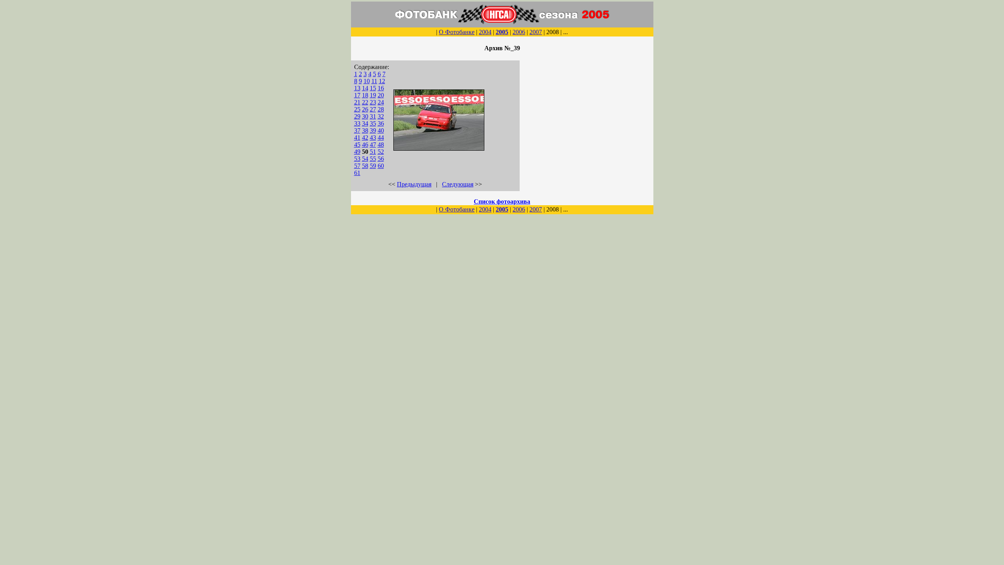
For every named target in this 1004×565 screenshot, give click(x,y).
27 (373, 109)
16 (381, 88)
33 (357, 123)
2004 (485, 32)
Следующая (457, 184)
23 (373, 102)
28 (381, 109)
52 (381, 151)
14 (365, 88)
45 (357, 144)
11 (374, 81)
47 (373, 144)
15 (373, 88)
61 (357, 173)
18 (365, 95)
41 (357, 137)
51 (373, 151)
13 (357, 88)
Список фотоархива (502, 201)
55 (373, 158)
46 (365, 144)
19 (373, 95)
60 (381, 165)
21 (357, 102)
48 (381, 144)
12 (382, 81)
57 (357, 165)
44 (381, 137)
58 (365, 165)
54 (365, 158)
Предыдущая (414, 184)
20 (381, 95)
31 (373, 116)
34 (365, 123)
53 (357, 158)
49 (357, 151)
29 (357, 116)
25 (357, 109)
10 (367, 81)
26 (365, 109)
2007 (535, 32)
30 (365, 116)
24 (381, 102)
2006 (519, 32)
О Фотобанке (457, 32)
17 (357, 95)
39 (373, 130)
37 (357, 130)
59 (373, 165)
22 (365, 102)
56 (381, 158)
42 (365, 137)
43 (373, 137)
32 (381, 116)
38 (365, 130)
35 (373, 123)
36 (381, 123)
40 (381, 130)
